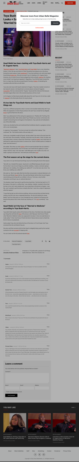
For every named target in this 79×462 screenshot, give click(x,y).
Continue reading (39, 27)
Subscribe (55, 23)
